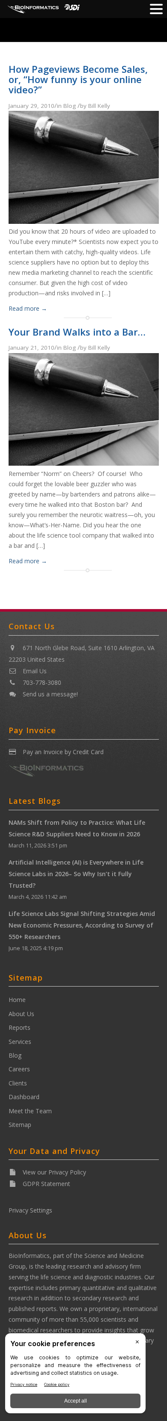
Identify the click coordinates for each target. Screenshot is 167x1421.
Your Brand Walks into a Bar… (77, 331)
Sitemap (20, 1125)
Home (17, 1000)
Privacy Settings (30, 1210)
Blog (69, 106)
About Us (21, 1014)
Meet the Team (30, 1111)
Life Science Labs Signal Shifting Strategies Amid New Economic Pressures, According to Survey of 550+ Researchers (82, 925)
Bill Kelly (99, 106)
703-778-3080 (42, 682)
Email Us (35, 671)
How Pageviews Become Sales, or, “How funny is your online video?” (78, 79)
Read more (28, 308)
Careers (19, 1069)
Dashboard (24, 1097)
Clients (18, 1083)
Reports (19, 1027)
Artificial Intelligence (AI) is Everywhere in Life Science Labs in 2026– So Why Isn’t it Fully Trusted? (76, 873)
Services (20, 1042)
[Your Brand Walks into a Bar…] (84, 463)
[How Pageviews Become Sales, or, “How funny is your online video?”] (84, 221)
